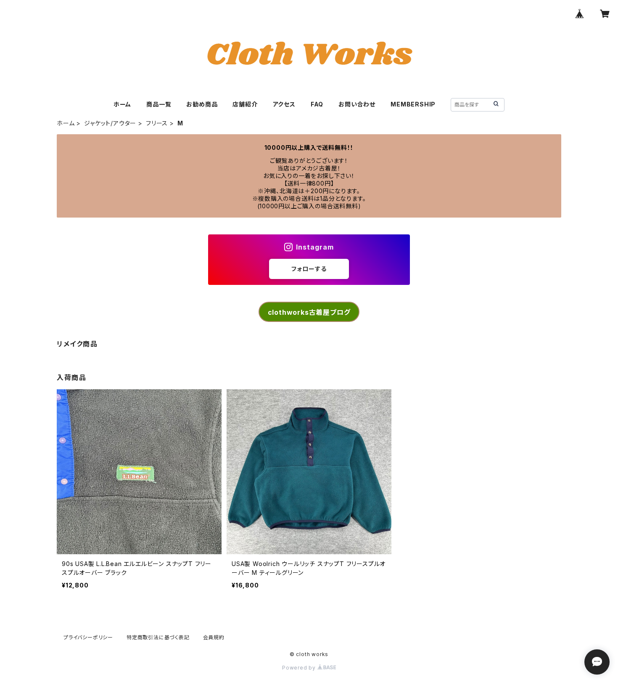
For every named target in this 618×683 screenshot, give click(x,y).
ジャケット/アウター (110, 123)
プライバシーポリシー (88, 637)
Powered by (299, 667)
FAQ (317, 104)
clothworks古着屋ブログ (309, 312)
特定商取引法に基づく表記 (158, 637)
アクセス (284, 104)
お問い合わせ (356, 104)
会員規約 (213, 637)
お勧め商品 (201, 104)
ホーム (122, 104)
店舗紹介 (244, 104)
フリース (157, 123)
